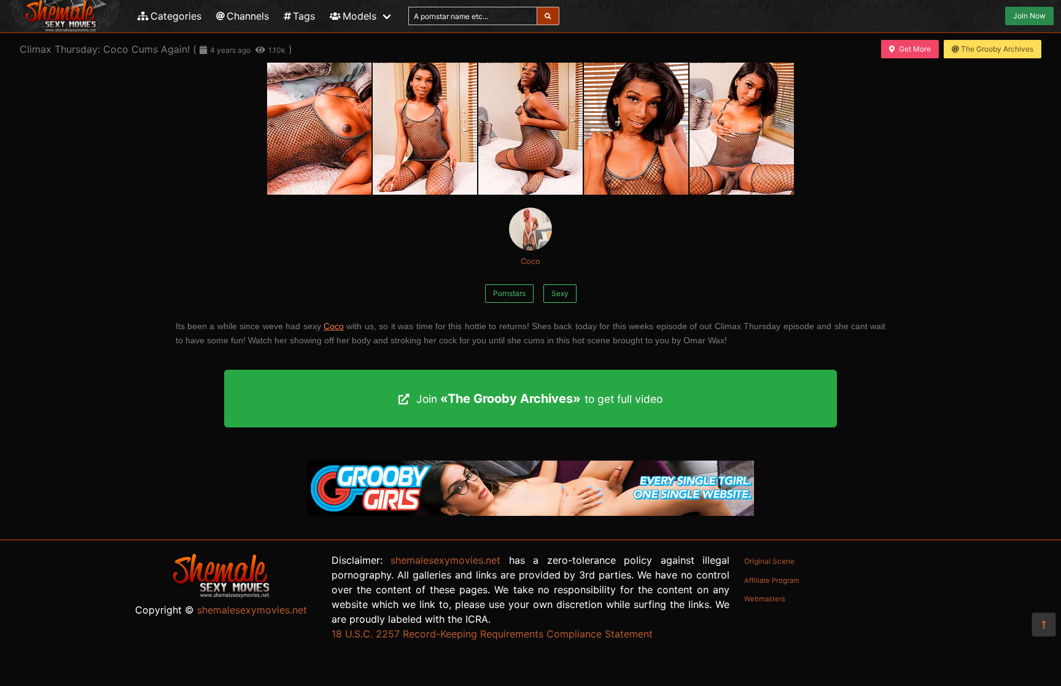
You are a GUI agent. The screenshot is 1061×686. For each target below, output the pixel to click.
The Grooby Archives (997, 48)
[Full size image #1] (425, 129)
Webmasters (764, 598)
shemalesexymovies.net (252, 610)
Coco (530, 261)
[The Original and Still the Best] (530, 512)
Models (359, 16)
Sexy (560, 293)
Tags (304, 16)
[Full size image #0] (319, 129)
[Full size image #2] (530, 129)
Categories (175, 16)
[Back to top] (1044, 624)
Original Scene (769, 561)
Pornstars (509, 293)
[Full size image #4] (742, 129)
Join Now (1029, 15)
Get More (915, 48)
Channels (248, 16)
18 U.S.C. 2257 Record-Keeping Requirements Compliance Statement (492, 634)
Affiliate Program (771, 580)
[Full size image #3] (636, 129)
